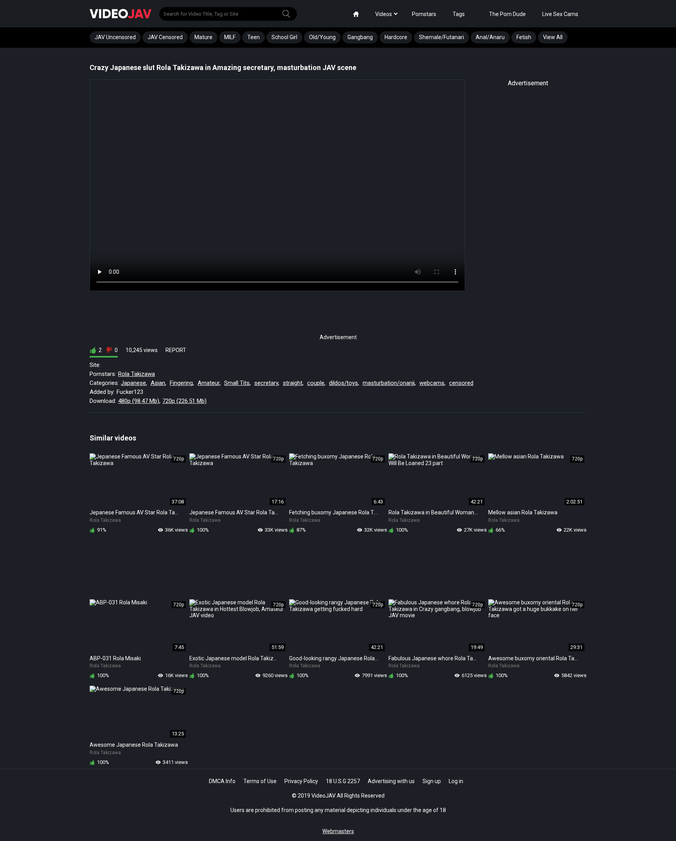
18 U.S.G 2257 (343, 781)
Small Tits (237, 382)
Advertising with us (391, 781)
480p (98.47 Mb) (138, 400)
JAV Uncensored (115, 37)
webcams (431, 382)
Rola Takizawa (136, 373)
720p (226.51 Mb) (184, 400)
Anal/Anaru (490, 37)
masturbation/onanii (389, 382)
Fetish (523, 37)
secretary (266, 382)
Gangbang (360, 37)
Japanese (133, 382)
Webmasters (338, 831)
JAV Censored (165, 37)
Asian (158, 382)
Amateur (208, 382)
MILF (230, 37)
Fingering (181, 382)
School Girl (284, 37)
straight (292, 382)
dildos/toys (343, 382)
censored (461, 382)
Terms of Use (260, 781)
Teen (253, 37)
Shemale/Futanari (441, 37)
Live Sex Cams (560, 14)
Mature (203, 37)
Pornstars (424, 14)
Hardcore (396, 37)
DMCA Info (222, 781)
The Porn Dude (507, 14)
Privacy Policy (301, 781)
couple (315, 382)
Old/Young (322, 37)
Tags (459, 14)
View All (553, 37)
